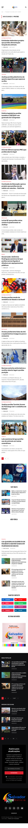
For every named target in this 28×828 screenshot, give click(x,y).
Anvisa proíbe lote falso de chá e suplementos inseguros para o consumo (14, 334)
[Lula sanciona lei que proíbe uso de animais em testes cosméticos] (14, 427)
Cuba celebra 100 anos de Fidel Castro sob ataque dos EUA (19, 729)
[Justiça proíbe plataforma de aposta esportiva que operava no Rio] (14, 65)
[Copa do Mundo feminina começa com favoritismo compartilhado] (6, 502)
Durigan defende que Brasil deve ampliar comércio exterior (17, 719)
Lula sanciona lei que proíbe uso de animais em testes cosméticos (12, 441)
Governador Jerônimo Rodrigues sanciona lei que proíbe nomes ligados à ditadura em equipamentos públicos (12, 261)
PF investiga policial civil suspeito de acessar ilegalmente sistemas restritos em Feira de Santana (18, 572)
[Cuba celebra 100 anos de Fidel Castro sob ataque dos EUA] (6, 729)
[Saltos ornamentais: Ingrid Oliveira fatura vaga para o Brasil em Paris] (6, 493)
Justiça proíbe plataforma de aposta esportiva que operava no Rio (13, 79)
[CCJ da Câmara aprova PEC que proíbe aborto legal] (14, 137)
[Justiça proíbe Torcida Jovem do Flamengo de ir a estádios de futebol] (14, 392)
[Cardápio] (3, 7)
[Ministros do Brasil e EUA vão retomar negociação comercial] (6, 710)
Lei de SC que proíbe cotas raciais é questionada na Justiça (12, 222)
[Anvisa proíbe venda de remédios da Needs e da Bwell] (14, 285)
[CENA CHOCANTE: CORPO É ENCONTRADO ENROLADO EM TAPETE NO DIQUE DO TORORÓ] (6, 561)
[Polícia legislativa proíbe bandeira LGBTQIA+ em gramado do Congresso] (14, 101)
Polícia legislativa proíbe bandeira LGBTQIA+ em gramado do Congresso (11, 115)
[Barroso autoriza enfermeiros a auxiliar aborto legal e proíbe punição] (14, 356)
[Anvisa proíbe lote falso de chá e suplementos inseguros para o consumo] (14, 320)
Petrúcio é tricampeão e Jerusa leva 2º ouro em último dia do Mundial (18, 510)
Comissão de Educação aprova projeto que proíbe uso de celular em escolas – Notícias (14, 186)
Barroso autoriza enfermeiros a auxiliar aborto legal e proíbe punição (14, 370)
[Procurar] (25, 7)
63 (13, 738)
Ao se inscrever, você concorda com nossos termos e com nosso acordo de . (14, 778)
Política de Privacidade (16, 780)
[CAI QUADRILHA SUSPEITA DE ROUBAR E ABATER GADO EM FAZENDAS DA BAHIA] (14, 529)
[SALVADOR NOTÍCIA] (15, 7)
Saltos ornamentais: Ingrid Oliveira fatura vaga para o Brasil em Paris (19, 492)
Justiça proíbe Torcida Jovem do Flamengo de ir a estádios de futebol (14, 407)
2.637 (14, 698)
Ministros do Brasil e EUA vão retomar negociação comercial (18, 710)
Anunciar (14, 813)
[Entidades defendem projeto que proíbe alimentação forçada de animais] (14, 28)
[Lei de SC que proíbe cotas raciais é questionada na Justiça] (14, 208)
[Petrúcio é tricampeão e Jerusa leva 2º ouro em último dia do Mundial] (6, 511)
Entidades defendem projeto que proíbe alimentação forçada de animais (13, 43)
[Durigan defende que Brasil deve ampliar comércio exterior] (6, 720)
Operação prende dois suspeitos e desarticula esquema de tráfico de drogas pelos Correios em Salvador (19, 584)
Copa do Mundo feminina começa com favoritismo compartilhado (19, 501)
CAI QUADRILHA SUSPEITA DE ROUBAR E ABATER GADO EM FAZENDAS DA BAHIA (13, 544)
